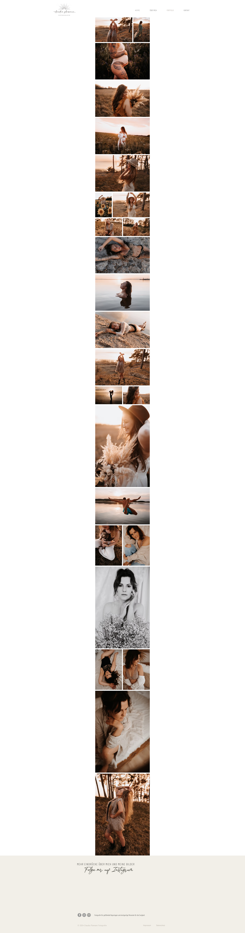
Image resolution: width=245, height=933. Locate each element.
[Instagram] (84, 915)
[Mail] (89, 915)
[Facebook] (79, 915)
